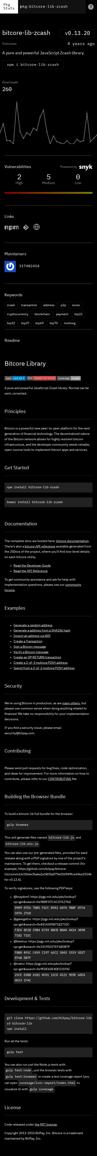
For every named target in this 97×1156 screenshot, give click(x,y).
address (49, 305)
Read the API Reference (31, 571)
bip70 (54, 323)
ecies (76, 305)
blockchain (42, 314)
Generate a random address (33, 625)
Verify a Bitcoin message (31, 652)
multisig (69, 323)
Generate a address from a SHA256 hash (42, 630)
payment (62, 314)
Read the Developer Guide (32, 565)
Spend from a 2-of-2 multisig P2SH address (44, 668)
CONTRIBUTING (59, 779)
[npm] (11, 229)
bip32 (11, 323)
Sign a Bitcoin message (30, 646)
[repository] (26, 229)
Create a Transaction (28, 641)
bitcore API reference (40, 546)
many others (71, 703)
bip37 (25, 323)
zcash (11, 305)
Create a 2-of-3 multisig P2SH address (41, 662)
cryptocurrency (17, 314)
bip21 (78, 314)
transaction (29, 305)
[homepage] (36, 229)
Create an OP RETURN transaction (37, 657)
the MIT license (46, 1124)
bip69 (39, 323)
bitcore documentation (72, 541)
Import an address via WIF (32, 636)
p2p (63, 305)
